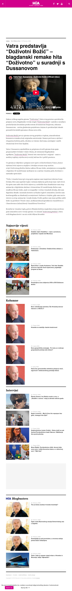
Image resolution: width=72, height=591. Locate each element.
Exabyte (38, 578)
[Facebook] (53, 3)
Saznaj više (24, 588)
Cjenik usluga (31, 575)
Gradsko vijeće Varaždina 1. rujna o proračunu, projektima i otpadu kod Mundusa (46, 233)
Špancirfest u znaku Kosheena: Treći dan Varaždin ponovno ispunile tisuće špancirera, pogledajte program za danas (47, 267)
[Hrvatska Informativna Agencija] (36, 3)
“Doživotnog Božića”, (50, 211)
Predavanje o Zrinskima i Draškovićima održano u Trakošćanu (47, 249)
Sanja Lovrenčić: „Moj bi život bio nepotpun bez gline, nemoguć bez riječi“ (46, 414)
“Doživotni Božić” (21, 154)
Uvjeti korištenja (22, 575)
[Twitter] (58, 3)
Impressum (9, 575)
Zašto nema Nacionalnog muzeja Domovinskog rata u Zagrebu (47, 522)
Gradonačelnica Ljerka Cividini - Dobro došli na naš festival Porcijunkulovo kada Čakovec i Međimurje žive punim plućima (47, 432)
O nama (15, 575)
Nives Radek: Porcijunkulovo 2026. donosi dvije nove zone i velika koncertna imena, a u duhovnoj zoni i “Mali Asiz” (47, 449)
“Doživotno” (34, 119)
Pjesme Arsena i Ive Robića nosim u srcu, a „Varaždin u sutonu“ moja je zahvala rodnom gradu (47, 397)
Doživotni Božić (12, 135)
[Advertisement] (39, 22)
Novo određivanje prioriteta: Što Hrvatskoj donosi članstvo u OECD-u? (47, 307)
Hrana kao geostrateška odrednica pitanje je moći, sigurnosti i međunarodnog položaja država (47, 369)
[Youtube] (62, 3)
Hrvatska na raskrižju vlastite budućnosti (44, 327)
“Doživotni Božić (43, 122)
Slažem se (9, 588)
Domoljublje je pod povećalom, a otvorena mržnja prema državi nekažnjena (47, 539)
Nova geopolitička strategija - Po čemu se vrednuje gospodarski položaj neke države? (47, 349)
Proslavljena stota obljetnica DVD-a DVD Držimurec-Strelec (47, 283)
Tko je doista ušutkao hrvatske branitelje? (44, 505)
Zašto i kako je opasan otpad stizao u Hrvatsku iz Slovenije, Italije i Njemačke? (47, 556)
